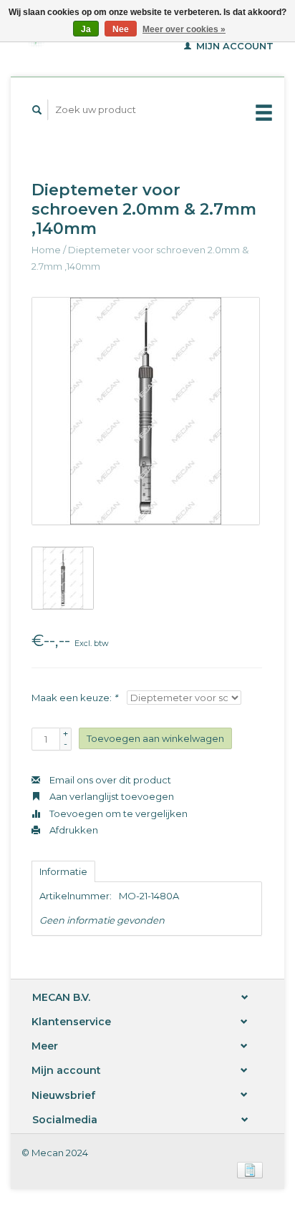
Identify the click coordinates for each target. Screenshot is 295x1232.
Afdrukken (72, 830)
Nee (120, 29)
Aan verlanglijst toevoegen (110, 796)
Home (46, 249)
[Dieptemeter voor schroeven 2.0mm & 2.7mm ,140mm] (145, 411)
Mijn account (233, 46)
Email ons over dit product (109, 780)
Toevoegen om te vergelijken (117, 813)
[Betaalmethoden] (250, 1169)
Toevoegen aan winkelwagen (155, 738)
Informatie (63, 871)
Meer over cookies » (184, 29)
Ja (86, 29)
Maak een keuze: (74, 697)
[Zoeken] (37, 109)
